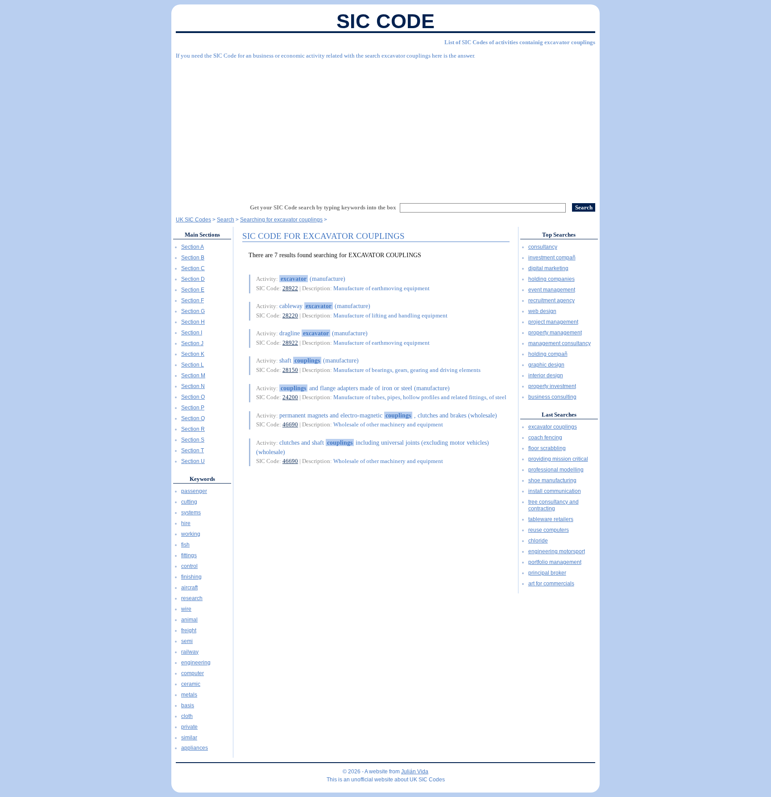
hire (186, 523)
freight (188, 630)
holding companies (551, 279)
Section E (192, 290)
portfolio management (554, 562)
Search (225, 220)
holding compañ (548, 354)
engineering (196, 662)
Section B (192, 258)
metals (189, 695)
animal (189, 620)
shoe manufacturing (552, 480)
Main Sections (202, 234)
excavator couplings (552, 427)
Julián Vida (414, 771)
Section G (193, 311)
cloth (187, 716)
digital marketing (548, 268)
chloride (538, 541)
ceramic (190, 684)
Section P (192, 408)
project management (553, 322)
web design (542, 311)
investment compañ (552, 258)
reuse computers (548, 530)
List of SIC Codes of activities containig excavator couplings (519, 42)
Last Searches (559, 414)
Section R (193, 429)
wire (186, 609)
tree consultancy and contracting (553, 505)
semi (187, 641)
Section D (193, 279)
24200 (290, 397)
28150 (290, 370)
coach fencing (545, 437)
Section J (192, 343)
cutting (189, 502)
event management (551, 290)
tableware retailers (550, 519)
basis (187, 705)
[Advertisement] (385, 127)
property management (555, 333)
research (192, 598)
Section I (191, 333)
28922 (290, 288)
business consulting (552, 397)
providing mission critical (558, 459)
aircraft (189, 587)
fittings (189, 555)
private (189, 727)
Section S (192, 440)
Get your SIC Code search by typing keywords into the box (323, 207)
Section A (192, 247)
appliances (194, 748)
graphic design (546, 365)
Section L (192, 365)
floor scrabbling (547, 448)
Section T (192, 450)
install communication (554, 491)
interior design (545, 375)
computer (192, 673)
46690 (290, 424)
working (190, 534)
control (189, 566)
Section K (192, 354)
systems (191, 512)
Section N (193, 386)
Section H (193, 322)
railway (190, 652)
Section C (193, 268)
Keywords (202, 479)
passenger (194, 491)
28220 (290, 315)
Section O (193, 397)
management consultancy (559, 343)
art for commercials (551, 583)
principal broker (547, 573)
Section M (193, 375)
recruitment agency (551, 300)
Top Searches (559, 234)
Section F (192, 300)
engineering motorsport (556, 551)
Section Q (193, 418)
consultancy (542, 247)
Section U (193, 461)
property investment (552, 386)
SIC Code (385, 21)
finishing (191, 577)
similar (189, 737)
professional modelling (556, 470)
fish (185, 545)
